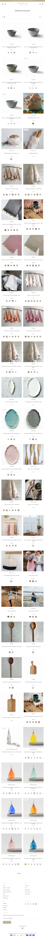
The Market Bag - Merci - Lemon (33, 117)
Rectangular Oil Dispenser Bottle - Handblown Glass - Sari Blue (11, 823)
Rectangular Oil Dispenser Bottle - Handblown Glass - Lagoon (33, 859)
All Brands (5, 903)
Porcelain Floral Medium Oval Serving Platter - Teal (12, 433)
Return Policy (27, 889)
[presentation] (21, 793)
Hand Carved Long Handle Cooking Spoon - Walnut (12, 682)
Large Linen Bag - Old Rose (33, 575)
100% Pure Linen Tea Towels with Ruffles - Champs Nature (33, 367)
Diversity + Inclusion (6, 887)
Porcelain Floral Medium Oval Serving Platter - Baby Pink (12, 469)
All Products (5, 905)
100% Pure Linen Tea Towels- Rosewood (33, 330)
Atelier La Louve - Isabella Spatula (33, 469)
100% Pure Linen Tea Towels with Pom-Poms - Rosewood (11, 259)
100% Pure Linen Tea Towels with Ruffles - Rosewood (11, 540)
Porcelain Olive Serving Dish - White (11, 401)
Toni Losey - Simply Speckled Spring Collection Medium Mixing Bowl (11, 118)
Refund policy (5, 898)
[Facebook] (25, 904)
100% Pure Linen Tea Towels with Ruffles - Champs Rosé (12, 366)
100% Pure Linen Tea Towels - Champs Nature (33, 188)
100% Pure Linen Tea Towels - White (33, 295)
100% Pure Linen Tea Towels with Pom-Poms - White (33, 716)
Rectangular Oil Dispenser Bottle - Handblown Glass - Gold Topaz (33, 823)
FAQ (25, 887)
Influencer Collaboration (7, 891)
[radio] (8, 52)
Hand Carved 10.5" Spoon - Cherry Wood (33, 646)
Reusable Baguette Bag (33, 153)
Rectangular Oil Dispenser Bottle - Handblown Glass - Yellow (33, 752)
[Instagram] (30, 904)
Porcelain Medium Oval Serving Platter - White (33, 401)
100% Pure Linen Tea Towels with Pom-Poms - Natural (33, 259)
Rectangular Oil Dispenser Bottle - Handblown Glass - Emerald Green (33, 788)
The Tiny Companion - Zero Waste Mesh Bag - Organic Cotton (33, 540)
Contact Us (27, 885)
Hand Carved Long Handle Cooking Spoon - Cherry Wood (12, 646)
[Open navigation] (2, 4)
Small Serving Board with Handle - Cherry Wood (33, 682)
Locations (4, 909)
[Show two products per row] (2, 17)
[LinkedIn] (36, 904)
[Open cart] (42, 4)
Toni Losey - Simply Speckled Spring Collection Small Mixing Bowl (33, 83)
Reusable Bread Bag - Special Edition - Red (11, 153)
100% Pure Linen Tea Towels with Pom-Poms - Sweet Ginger (33, 224)
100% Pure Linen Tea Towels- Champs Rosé (11, 504)
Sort (40, 17)
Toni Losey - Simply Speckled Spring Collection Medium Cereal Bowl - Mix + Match (11, 83)
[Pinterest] (33, 904)
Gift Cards (4, 907)
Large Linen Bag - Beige (11, 611)
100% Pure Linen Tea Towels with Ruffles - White (11, 295)
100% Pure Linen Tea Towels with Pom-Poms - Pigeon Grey (11, 225)
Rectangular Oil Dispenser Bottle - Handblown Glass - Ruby (11, 859)
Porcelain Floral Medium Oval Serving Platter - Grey (33, 433)
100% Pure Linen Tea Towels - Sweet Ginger (11, 330)
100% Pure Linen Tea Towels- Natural (11, 188)
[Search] (5, 4)
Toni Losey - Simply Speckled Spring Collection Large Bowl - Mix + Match (33, 47)
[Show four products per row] (4, 17)
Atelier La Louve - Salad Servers (33, 504)
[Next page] (26, 872)
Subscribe (7, 922)
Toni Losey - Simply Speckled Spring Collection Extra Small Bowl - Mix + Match (11, 47)
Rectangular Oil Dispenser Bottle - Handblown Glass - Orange (11, 788)
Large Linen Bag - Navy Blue (33, 611)
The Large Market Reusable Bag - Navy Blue (11, 575)
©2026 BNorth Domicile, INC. (14, 933)
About (4, 885)
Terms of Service (28, 891)
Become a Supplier (6, 889)
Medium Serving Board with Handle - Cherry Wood (12, 717)
